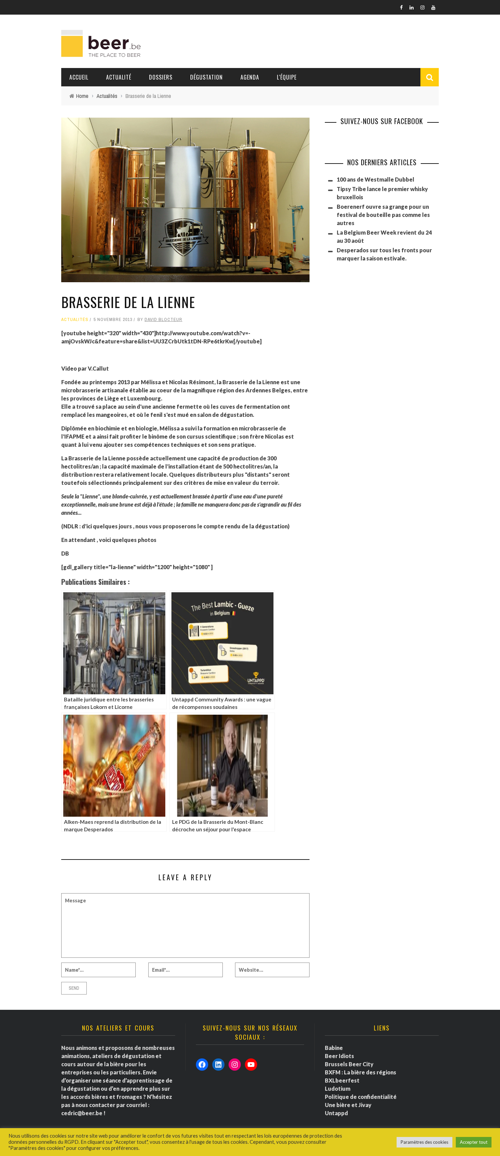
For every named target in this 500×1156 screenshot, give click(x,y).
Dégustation (206, 77)
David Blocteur (163, 319)
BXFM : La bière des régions (360, 1072)
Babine (334, 1047)
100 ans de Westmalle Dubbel (375, 179)
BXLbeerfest (342, 1080)
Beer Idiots (339, 1056)
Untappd (336, 1113)
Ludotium (337, 1088)
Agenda (249, 77)
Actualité (118, 77)
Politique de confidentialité (361, 1096)
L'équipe (287, 77)
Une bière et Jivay (348, 1105)
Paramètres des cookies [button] (424, 1142)
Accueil (78, 77)
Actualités (74, 319)
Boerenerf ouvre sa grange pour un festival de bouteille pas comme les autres (383, 214)
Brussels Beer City (349, 1064)
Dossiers (160, 77)
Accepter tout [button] (473, 1142)
